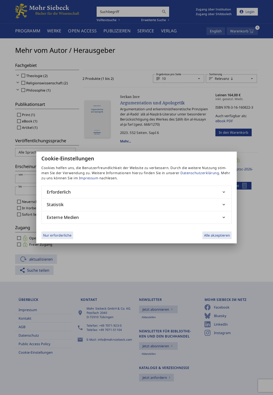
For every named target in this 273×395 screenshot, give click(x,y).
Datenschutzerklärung (199, 173)
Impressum (89, 178)
